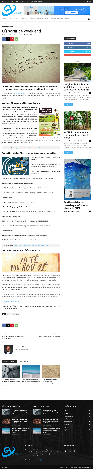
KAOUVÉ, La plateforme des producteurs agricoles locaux (77, 135)
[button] (89, 19)
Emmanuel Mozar (8, 34)
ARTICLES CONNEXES (9, 361)
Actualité (9, 24)
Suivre (88, 47)
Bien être (10, 26)
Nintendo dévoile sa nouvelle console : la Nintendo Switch (14, 337)
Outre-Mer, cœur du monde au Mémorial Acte (31, 245)
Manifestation (16, 314)
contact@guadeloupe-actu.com (44, 460)
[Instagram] (82, 1)
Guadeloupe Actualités (20, 93)
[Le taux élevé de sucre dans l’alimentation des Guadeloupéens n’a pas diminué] (51, 371)
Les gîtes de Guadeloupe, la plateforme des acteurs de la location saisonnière (77, 87)
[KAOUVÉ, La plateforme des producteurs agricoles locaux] (77, 120)
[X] (85, 1)
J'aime (88, 43)
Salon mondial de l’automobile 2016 (49, 336)
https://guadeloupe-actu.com (22, 349)
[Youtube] (90, 1)
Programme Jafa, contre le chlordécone (29, 148)
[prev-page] (3, 387)
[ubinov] (57, 10)
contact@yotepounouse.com (11, 301)
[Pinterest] (12, 39)
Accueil (4, 24)
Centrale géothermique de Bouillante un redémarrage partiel (20, 411)
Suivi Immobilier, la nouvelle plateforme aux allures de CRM (76, 205)
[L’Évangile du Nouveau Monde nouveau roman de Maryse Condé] (31, 371)
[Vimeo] (87, 1)
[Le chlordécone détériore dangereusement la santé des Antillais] (6, 421)
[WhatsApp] (16, 39)
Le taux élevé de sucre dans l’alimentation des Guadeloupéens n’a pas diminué (50, 381)
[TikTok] (74, 451)
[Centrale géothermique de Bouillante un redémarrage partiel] (11, 371)
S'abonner (87, 55)
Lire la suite (68, 105)
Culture (9, 314)
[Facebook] (80, 1)
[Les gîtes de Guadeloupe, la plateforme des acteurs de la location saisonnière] (77, 72)
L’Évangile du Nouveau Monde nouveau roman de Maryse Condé (20, 430)
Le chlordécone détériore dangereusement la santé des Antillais (19, 421)
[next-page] (6, 387)
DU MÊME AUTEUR (23, 361)
